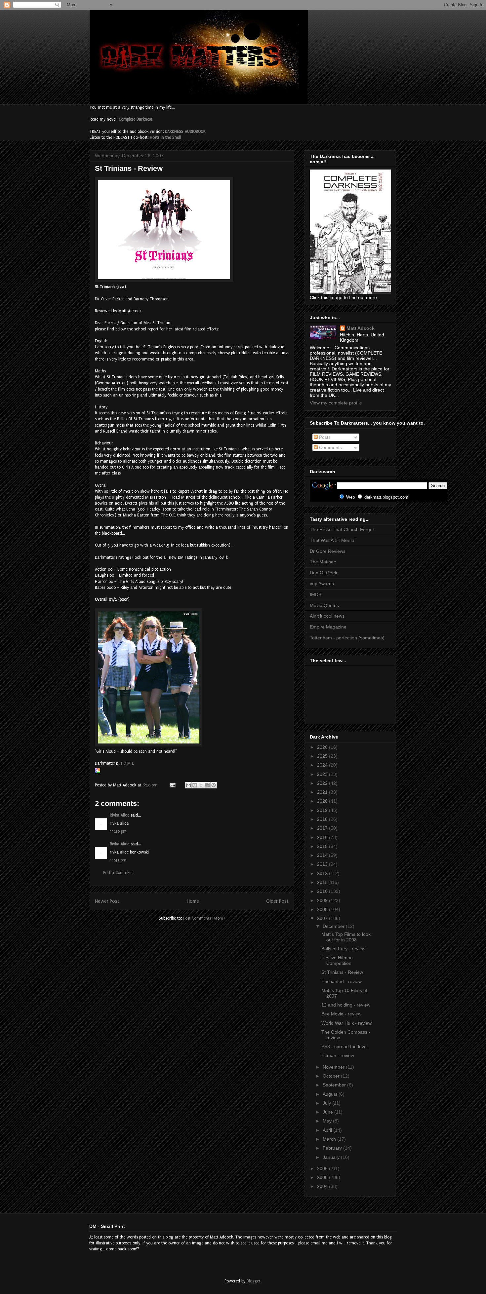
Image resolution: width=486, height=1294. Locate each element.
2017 (323, 828)
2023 (323, 774)
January (332, 1157)
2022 (323, 783)
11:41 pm (118, 860)
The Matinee (323, 561)
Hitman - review (337, 1055)
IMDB (315, 594)
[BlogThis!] (194, 785)
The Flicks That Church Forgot (342, 529)
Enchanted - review (341, 981)
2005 (323, 1177)
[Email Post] (172, 785)
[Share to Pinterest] (213, 785)
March (330, 1139)
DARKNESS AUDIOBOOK (185, 131)
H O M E (126, 763)
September (335, 1084)
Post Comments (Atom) (204, 918)
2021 (323, 792)
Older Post (277, 901)
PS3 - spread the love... (346, 1046)
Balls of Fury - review (343, 948)
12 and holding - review (345, 1005)
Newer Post (107, 901)
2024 (323, 765)
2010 (323, 891)
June (328, 1112)
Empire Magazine (328, 626)
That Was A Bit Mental (332, 540)
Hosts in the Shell (165, 137)
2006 (323, 1168)
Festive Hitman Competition (337, 960)
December (334, 926)
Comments (330, 447)
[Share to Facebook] (207, 785)
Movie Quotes (324, 605)
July (327, 1103)
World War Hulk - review (346, 1023)
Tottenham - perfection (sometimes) (347, 637)
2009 (323, 900)
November (334, 1067)
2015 (323, 846)
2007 (323, 918)
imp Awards (322, 583)
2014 (323, 855)
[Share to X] (201, 785)
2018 (323, 819)
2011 (322, 882)
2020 (323, 801)
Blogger (254, 1281)
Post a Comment (118, 872)
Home (193, 901)
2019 (323, 810)
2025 (323, 756)
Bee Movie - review (341, 1013)
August (331, 1094)
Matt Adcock (360, 328)
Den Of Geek (323, 572)
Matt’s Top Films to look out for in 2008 (346, 937)
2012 (323, 873)
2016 (323, 837)
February (333, 1148)
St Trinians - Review (342, 972)
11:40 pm (118, 831)
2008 (323, 909)
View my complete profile (336, 402)
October (332, 1076)
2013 (323, 864)
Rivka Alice (119, 815)
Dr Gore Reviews (327, 551)
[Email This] (188, 785)
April (328, 1130)
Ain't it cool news (327, 616)
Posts (324, 437)
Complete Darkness (135, 119)
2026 (323, 747)
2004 (323, 1186)
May (328, 1120)
